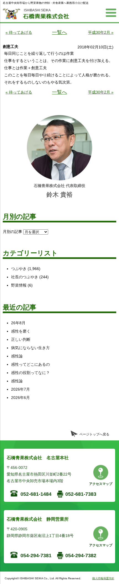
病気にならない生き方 (30, 348)
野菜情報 (19, 285)
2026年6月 (20, 397)
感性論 (17, 356)
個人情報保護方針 (103, 578)
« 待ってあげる (19, 32)
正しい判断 (20, 339)
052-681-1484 (35, 494)
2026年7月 (20, 389)
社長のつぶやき (24, 277)
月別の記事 (12, 231)
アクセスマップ (100, 484)
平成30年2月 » (100, 32)
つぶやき (19, 268)
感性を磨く (20, 331)
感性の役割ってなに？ (30, 372)
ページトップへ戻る (94, 434)
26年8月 (18, 323)
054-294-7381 (35, 555)
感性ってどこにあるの (30, 364)
